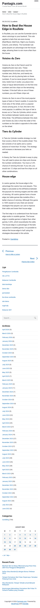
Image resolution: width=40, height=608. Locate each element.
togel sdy (5, 306)
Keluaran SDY (7, 310)
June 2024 (6, 415)
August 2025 (6, 361)
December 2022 (7, 485)
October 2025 (7, 353)
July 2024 (5, 411)
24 (15, 546)
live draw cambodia (9, 297)
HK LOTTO (6, 276)
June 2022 (6, 508)
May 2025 (5, 372)
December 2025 (7, 345)
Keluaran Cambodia (9, 280)
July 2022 (5, 505)
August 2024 (6, 407)
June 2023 (6, 462)
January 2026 (7, 341)
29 (5, 549)
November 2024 (7, 396)
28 (35, 546)
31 (15, 549)
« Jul (3, 555)
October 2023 (7, 446)
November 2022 (7, 489)
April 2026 (5, 329)
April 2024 (5, 423)
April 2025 (5, 376)
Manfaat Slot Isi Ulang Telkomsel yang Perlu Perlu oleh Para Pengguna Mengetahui (19, 566)
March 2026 (6, 333)
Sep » (8, 555)
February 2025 (7, 384)
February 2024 (7, 431)
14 (35, 538)
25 (20, 546)
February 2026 (7, 337)
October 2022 (7, 493)
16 (10, 542)
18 (20, 542)
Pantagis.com (22, 601)
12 (25, 538)
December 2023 (7, 438)
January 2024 (7, 434)
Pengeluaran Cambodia (10, 272)
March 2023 (6, 473)
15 (5, 542)
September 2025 (8, 357)
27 (30, 546)
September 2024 (8, 403)
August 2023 (6, 454)
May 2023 (5, 466)
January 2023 (7, 481)
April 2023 (5, 469)
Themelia (25, 604)
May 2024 (5, 419)
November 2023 (7, 442)
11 (20, 538)
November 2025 (7, 349)
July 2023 (5, 458)
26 (25, 546)
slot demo (5, 301)
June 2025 (6, 368)
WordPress (15, 604)
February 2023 (7, 477)
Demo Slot (5, 289)
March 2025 (6, 380)
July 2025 (5, 364)
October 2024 (7, 399)
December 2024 (7, 392)
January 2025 (7, 388)
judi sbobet (6, 293)
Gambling (14, 239)
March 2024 (6, 427)
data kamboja (7, 284)
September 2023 (8, 450)
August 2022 (6, 501)
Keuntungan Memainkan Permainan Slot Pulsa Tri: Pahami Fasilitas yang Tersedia (19, 589)
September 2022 (8, 497)
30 (10, 549)
